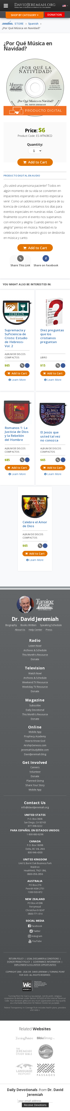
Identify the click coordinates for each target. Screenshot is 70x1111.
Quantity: (35, 144)
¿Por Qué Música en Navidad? (21, 28)
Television (35, 667)
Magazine (34, 700)
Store (19, 23)
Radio (35, 640)
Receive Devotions (35, 1105)
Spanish (33, 23)
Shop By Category (24, 15)
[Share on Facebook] (27, 365)
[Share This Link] (22, 365)
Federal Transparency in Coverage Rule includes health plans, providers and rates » (35, 1008)
